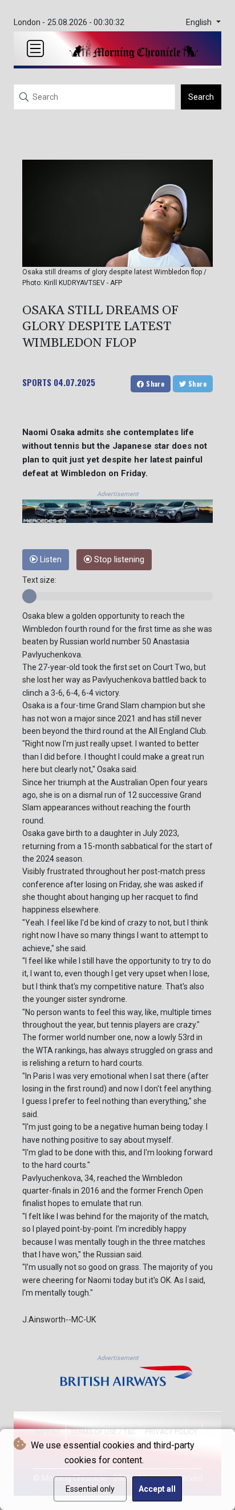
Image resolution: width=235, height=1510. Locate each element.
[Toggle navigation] (35, 48)
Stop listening (118, 560)
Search (201, 97)
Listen (50, 560)
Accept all (157, 1488)
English (200, 22)
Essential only (90, 1488)
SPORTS (36, 382)
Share (154, 383)
